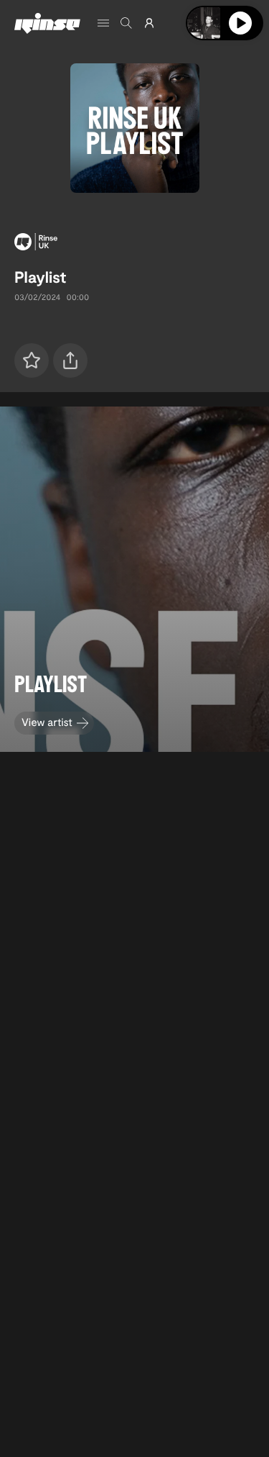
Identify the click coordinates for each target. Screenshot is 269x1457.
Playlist (40, 277)
